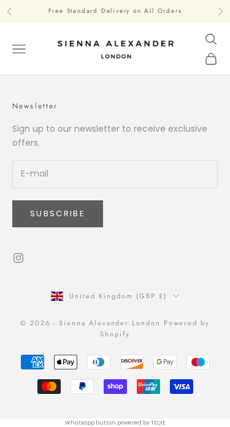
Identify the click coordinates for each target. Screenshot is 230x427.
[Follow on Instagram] (18, 258)
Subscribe (57, 213)
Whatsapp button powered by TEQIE (115, 422)
